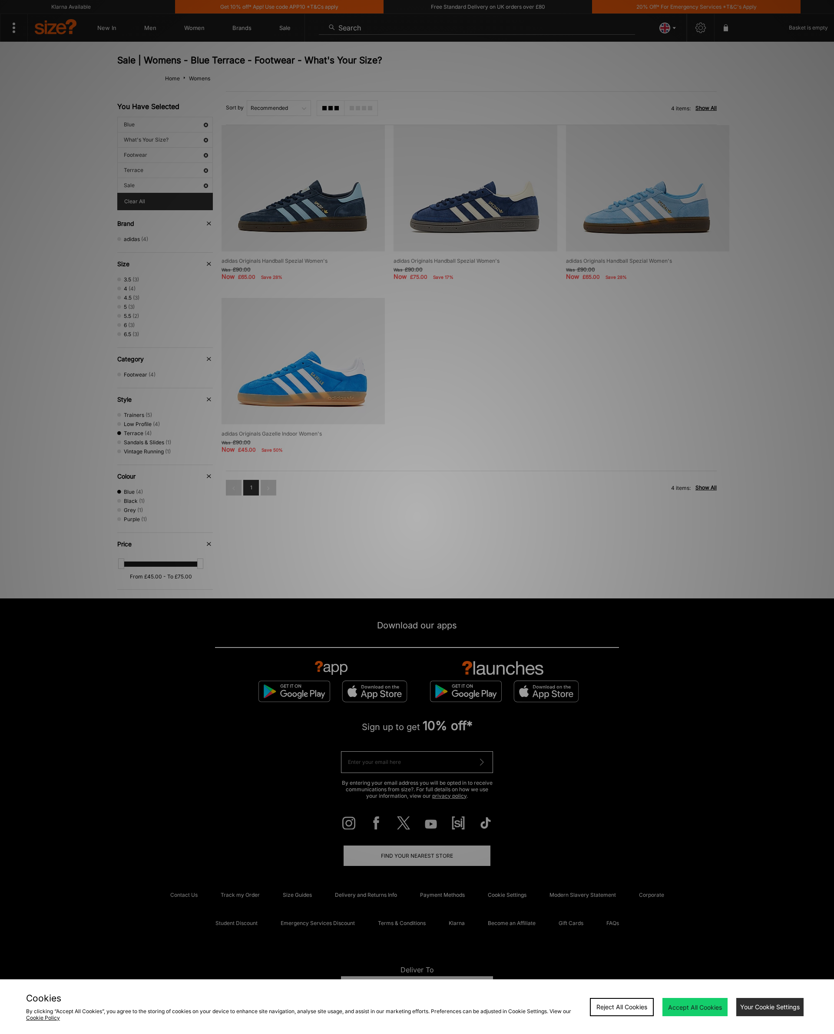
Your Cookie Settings (770, 1007)
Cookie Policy (43, 1017)
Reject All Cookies (621, 1007)
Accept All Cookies (695, 1007)
